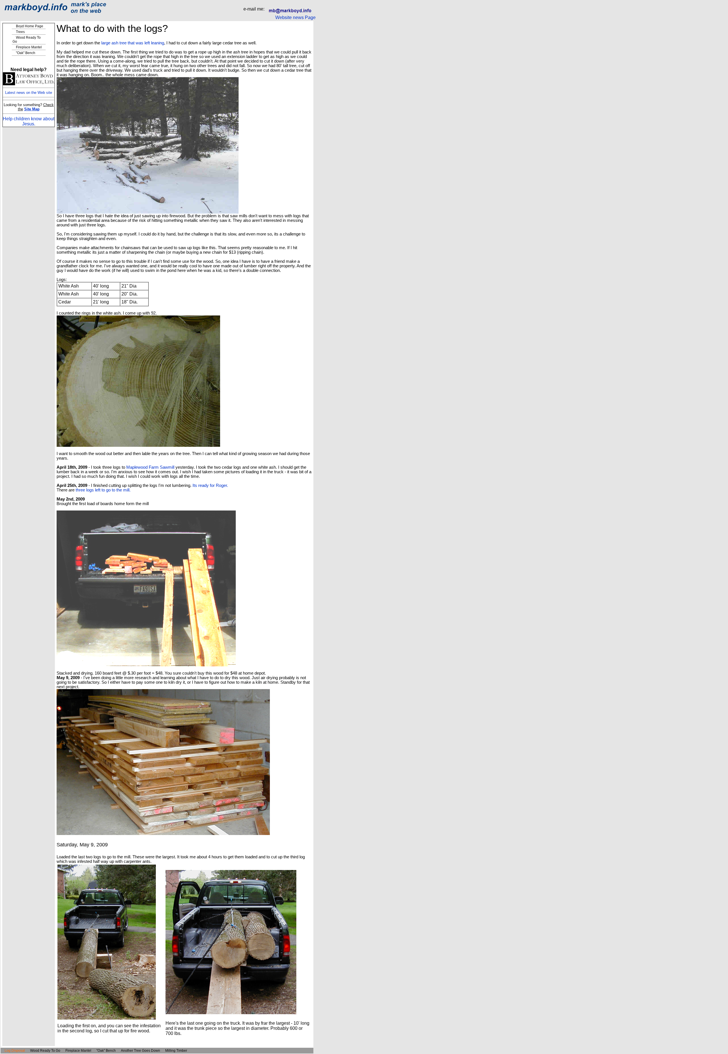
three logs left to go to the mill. (103, 490)
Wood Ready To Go (45, 1051)
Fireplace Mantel (29, 47)
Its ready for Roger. (210, 485)
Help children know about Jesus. (28, 121)
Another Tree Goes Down (140, 1051)
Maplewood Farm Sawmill (150, 467)
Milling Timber (176, 1051)
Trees (20, 32)
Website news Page (295, 17)
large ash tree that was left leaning (132, 43)
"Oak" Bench (25, 53)
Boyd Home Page (29, 26)
